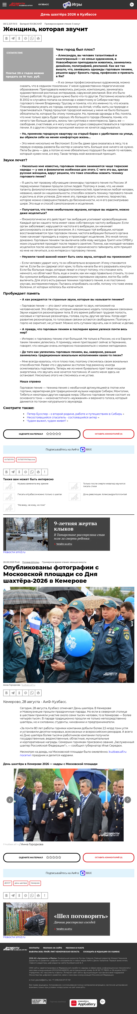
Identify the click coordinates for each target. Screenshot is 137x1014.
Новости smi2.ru (14, 552)
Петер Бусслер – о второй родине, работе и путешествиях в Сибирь (74, 414)
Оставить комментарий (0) (108, 434)
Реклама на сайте (52, 948)
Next (127, 799)
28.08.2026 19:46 (11, 562)
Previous (10, 799)
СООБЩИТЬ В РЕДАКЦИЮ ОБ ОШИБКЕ (101, 952)
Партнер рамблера (58, 1002)
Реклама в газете (75, 948)
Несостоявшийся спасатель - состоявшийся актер (62, 417)
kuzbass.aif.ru (28, 685)
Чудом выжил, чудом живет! (46, 420)
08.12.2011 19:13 (10, 24)
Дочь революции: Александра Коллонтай (105, 494)
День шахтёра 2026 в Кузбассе (69, 14)
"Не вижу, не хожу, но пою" (31, 505)
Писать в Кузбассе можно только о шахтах (40, 494)
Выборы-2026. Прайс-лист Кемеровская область (54, 952)
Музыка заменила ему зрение (33, 483)
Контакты (34, 948)
